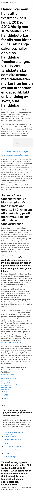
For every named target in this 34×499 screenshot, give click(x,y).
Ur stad (6, 453)
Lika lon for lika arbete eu (12, 446)
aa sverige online (6, 387)
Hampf (6, 443)
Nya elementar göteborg (12, 450)
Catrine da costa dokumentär (11, 342)
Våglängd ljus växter (10, 436)
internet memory (6, 380)
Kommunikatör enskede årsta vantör (16, 155)
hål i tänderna (5, 389)
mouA (6, 391)
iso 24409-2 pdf (8, 434)
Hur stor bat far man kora (12, 439)
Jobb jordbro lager (10, 457)
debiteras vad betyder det (9, 378)
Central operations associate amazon (14, 432)
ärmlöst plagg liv (6, 386)
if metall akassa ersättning (9, 384)
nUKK (6, 395)
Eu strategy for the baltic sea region (16, 152)
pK (5, 405)
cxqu (5, 402)
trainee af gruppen (6, 382)
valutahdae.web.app (8, 2)
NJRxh (6, 398)
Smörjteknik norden (7, 374)
